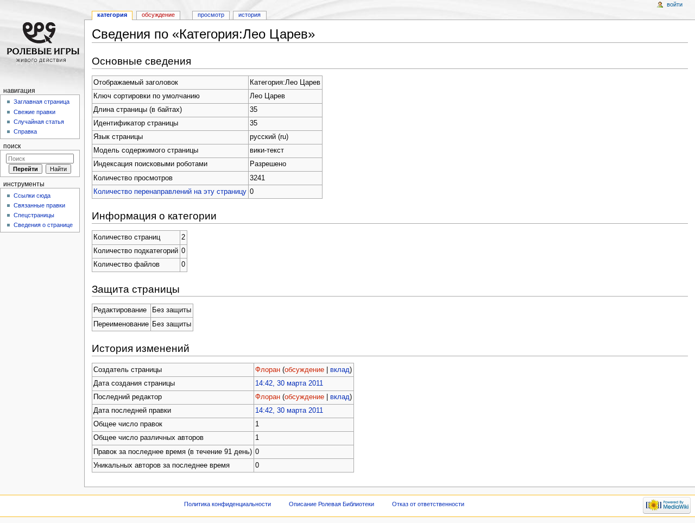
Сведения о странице (43, 225)
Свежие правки (34, 112)
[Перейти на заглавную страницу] (42, 42)
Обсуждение (158, 14)
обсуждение (304, 370)
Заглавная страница (42, 101)
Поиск (12, 146)
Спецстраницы (34, 215)
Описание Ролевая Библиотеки (331, 504)
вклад (340, 370)
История (249, 14)
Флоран (267, 370)
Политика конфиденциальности (227, 504)
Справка (25, 131)
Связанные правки (39, 205)
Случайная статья (39, 121)
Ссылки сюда (32, 195)
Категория (112, 14)
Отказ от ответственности (428, 504)
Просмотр (211, 14)
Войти (675, 4)
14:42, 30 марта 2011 (289, 383)
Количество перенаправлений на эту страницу (170, 192)
